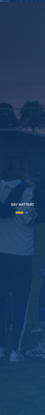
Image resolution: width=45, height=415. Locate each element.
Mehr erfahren (19, 212)
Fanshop (26, 212)
